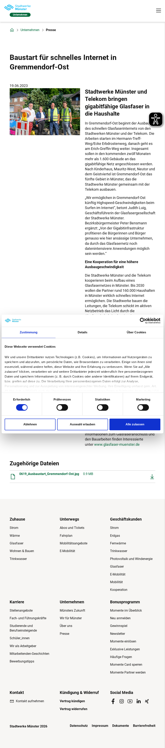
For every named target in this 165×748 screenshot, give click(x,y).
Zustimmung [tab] (29, 332)
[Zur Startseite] (17, 7)
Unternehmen (30, 30)
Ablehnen (30, 424)
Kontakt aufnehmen (30, 701)
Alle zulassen (135, 424)
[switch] (62, 407)
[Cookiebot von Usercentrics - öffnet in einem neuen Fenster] (142, 321)
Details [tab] (83, 332)
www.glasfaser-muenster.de (117, 444)
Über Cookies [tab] (136, 332)
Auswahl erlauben (82, 424)
